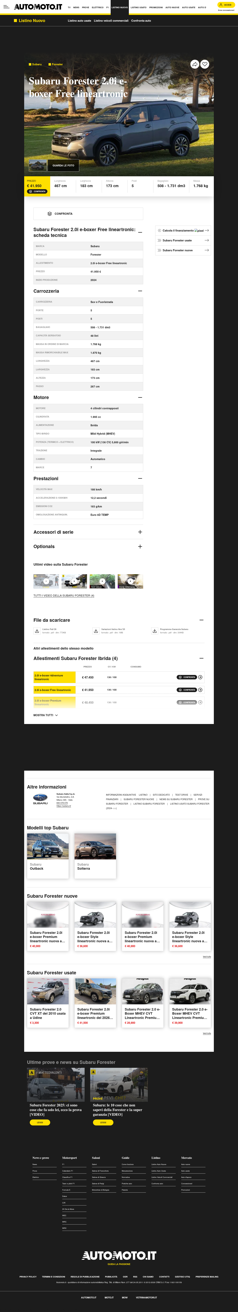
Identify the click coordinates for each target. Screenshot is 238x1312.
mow (125, 1297)
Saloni (96, 1157)
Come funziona (128, 1164)
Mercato (186, 1157)
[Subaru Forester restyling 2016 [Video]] (130, 581)
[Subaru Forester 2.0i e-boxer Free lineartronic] (200, 690)
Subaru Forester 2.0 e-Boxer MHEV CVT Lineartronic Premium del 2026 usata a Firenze (190, 1017)
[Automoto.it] (38, 7)
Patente (125, 1190)
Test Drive (182, 794)
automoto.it (88, 1297)
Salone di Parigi (98, 1183)
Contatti (164, 1276)
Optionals (44, 546)
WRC (64, 1222)
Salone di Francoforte (100, 1171)
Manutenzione (127, 1171)
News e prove (41, 1157)
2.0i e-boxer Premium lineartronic (48, 702)
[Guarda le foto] (38, 165)
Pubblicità (111, 1276)
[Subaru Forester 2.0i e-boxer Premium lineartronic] (200, 702)
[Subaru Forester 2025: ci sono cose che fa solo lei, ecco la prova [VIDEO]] (56, 1085)
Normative (126, 1177)
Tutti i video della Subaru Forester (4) (63, 595)
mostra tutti (43, 715)
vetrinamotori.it (146, 1297)
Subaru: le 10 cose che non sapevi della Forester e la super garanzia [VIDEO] (117, 1109)
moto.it (109, 1297)
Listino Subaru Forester (149, 803)
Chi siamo (148, 1276)
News (35, 1164)
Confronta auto (141, 20)
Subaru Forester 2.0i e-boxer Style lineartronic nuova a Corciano (93, 939)
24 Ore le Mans (68, 1209)
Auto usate (185, 1171)
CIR (63, 1203)
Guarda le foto (63, 165)
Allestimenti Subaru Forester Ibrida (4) (75, 658)
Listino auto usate (79, 20)
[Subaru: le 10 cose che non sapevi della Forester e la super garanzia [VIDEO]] (74, 581)
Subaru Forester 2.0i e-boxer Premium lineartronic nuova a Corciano (46, 939)
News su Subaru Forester (176, 799)
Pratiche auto (127, 1183)
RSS (135, 1276)
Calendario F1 (67, 1171)
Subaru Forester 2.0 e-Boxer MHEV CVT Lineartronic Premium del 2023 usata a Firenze (142, 1017)
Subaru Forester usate (177, 240)
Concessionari (186, 1183)
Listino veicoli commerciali (111, 20)
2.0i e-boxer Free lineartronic (53, 690)
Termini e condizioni (53, 1276)
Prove (98, 1099)
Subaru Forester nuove (178, 250)
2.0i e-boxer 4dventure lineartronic (49, 677)
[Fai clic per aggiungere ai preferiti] (204, 64)
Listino (143, 794)
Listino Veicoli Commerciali (162, 1177)
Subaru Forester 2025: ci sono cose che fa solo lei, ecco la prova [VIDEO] (56, 1109)
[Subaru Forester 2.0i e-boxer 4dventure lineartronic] (200, 677)
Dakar (64, 1196)
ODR (125, 1276)
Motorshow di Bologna (100, 1190)
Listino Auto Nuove (159, 1164)
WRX (64, 1228)
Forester (57, 64)
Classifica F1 (67, 1177)
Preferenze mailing (207, 1276)
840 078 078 (62, 802)
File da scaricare (51, 620)
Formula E (66, 1190)
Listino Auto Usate (159, 1171)
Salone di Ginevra (99, 1177)
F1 (63, 1164)
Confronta (39, 191)
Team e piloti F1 (68, 1183)
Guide (125, 1157)
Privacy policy (28, 1276)
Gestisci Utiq (182, 1276)
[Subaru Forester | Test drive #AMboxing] (102, 581)
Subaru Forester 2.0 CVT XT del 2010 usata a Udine (48, 1013)
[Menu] (6, 6)
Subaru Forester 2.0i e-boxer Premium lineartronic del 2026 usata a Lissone (93, 1015)
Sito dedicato (161, 794)
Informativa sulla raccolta (16, 1310)
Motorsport (69, 1157)
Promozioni (185, 1190)
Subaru (37, 64)
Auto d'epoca (186, 1177)
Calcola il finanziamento (178, 230)
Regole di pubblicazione (85, 1276)
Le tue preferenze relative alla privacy (58, 1310)
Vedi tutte (207, 956)
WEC (64, 1215)
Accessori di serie (53, 531)
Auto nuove (185, 1164)
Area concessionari (226, 10)
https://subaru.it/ (64, 805)
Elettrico (36, 1177)
